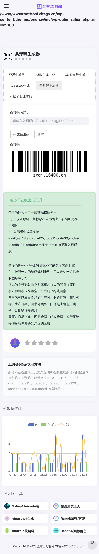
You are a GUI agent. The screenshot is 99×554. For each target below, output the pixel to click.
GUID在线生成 (75, 75)
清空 (40, 134)
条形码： (16, 144)
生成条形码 (21, 134)
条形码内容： (19, 112)
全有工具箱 (44, 546)
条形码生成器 (49, 85)
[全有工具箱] (49, 6)
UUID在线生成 (44, 75)
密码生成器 (17, 75)
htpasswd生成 (19, 85)
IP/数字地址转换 (20, 96)
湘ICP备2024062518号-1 (68, 546)
